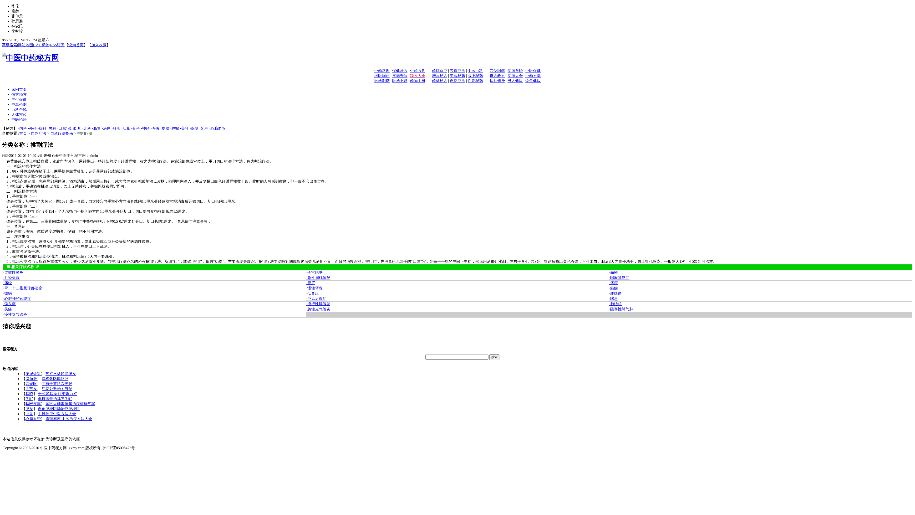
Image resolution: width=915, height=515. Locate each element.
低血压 (312, 293)
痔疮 (613, 283)
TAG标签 (41, 45)
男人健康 (515, 81)
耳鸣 (29, 394)
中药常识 (382, 71)
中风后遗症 (316, 299)
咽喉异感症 (619, 278)
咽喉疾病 (33, 404)
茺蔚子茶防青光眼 (57, 384)
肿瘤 (175, 128)
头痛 (7, 309)
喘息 (613, 299)
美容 (185, 128)
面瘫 (613, 272)
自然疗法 (457, 81)
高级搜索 (9, 45)
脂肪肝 (31, 379)
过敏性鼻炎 (13, 272)
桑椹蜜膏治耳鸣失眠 (55, 399)
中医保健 (533, 71)
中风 (29, 414)
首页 (23, 133)
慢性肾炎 (314, 288)
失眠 (29, 399)
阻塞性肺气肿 (621, 309)
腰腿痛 (615, 293)
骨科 (136, 128)
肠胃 (97, 128)
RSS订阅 (57, 45)
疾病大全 (515, 76)
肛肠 (126, 128)
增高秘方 (439, 76)
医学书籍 (399, 81)
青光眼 (31, 384)
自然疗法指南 (61, 133)
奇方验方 (497, 76)
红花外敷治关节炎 (57, 389)
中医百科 (475, 71)
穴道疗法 (457, 71)
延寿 (204, 128)
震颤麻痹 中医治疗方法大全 (69, 419)
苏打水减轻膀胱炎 (61, 374)
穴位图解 (497, 71)
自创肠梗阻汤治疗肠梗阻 (59, 409)
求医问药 (382, 76)
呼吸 (155, 128)
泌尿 (107, 128)
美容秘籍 (457, 76)
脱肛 (310, 283)
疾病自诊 (515, 71)
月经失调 (11, 278)
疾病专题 (399, 76)
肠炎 (29, 409)
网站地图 (25, 45)
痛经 (7, 283)
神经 (146, 128)
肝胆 (116, 128)
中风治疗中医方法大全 (57, 414)
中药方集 (533, 76)
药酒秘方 (439, 81)
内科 (23, 128)
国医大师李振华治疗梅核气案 (70, 404)
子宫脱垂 (314, 272)
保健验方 (399, 71)
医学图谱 (382, 81)
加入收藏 (99, 45)
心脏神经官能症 (17, 299)
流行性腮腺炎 (318, 304)
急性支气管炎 (318, 309)
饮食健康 (533, 81)
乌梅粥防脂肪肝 (55, 379)
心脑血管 (218, 128)
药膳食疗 (439, 71)
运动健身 (497, 81)
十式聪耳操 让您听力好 (57, 394)
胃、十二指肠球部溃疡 (22, 288)
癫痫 (613, 288)
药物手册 (417, 81)
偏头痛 (9, 304)
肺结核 (615, 304)
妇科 (42, 128)
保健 (194, 128)
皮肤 (165, 128)
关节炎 (31, 389)
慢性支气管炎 (15, 314)
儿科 (87, 128)
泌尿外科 (33, 374)
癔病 (7, 293)
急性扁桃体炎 (318, 278)
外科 (33, 128)
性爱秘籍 (475, 81)
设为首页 (76, 45)
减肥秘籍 (475, 76)
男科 (52, 128)
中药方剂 (417, 71)
